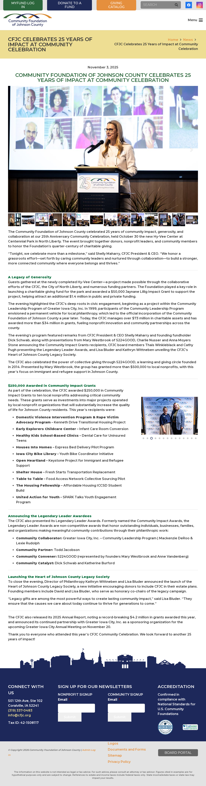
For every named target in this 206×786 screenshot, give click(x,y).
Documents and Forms (127, 749)
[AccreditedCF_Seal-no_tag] (165, 727)
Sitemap (115, 755)
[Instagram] (199, 5)
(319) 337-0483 (20, 710)
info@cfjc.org (19, 715)
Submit (70, 717)
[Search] (176, 4)
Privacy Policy (119, 762)
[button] (195, 20)
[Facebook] (188, 5)
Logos (113, 743)
